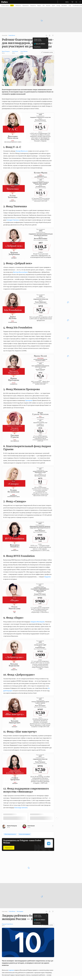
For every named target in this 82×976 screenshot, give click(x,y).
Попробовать (37, 42)
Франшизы (26, 5)
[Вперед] (56, 813)
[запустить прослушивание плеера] (46, 31)
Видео (39, 5)
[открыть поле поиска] (76, 2)
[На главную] (4, 2)
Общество (32, 868)
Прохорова (28, 396)
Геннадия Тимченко (13, 215)
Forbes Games (7, 5)
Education (64, 5)
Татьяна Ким (29, 973)
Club (70, 5)
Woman (48, 5)
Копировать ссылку (48, 48)
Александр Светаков (20, 803)
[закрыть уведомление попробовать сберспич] (46, 35)
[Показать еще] (53, 821)
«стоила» (43, 973)
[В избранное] (25, 868)
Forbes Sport (6, 868)
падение (11, 966)
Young (58, 5)
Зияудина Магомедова (37, 617)
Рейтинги (18, 5)
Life (44, 5)
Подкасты (33, 5)
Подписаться (8, 843)
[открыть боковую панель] (72, 2)
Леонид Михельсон (22, 147)
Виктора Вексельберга (20, 268)
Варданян (47, 572)
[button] (80, 2)
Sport (53, 5)
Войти (67, 2)
